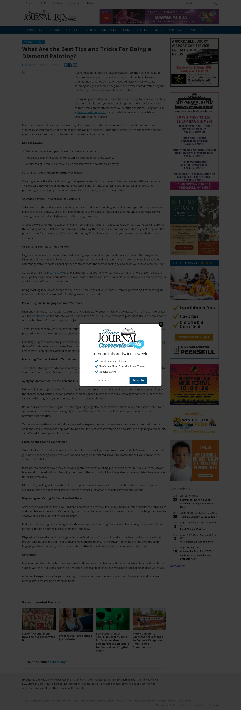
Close (161, 324)
